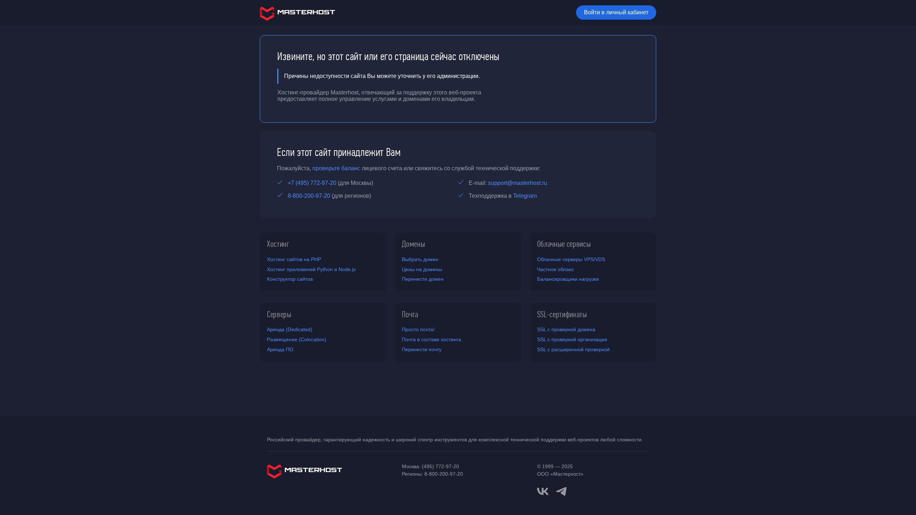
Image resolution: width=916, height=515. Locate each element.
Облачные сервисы (564, 244)
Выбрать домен (420, 259)
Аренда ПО (280, 349)
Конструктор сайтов (290, 279)
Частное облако (555, 269)
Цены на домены (422, 269)
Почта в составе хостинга (431, 339)
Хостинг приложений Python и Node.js (311, 269)
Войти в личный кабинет (616, 12)
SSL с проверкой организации (572, 339)
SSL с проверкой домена (566, 329)
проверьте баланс (336, 168)
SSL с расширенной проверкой (573, 349)
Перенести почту (422, 349)
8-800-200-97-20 (309, 196)
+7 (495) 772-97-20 (312, 183)
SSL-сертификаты (562, 314)
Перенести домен (423, 279)
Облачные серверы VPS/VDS (571, 259)
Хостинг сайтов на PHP (294, 259)
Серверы (279, 314)
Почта (410, 314)
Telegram (525, 196)
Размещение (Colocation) (296, 339)
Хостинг (278, 244)
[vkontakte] (543, 491)
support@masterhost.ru (517, 183)
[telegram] (561, 491)
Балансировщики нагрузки (568, 279)
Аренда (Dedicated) (289, 329)
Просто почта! (418, 329)
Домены (413, 244)
